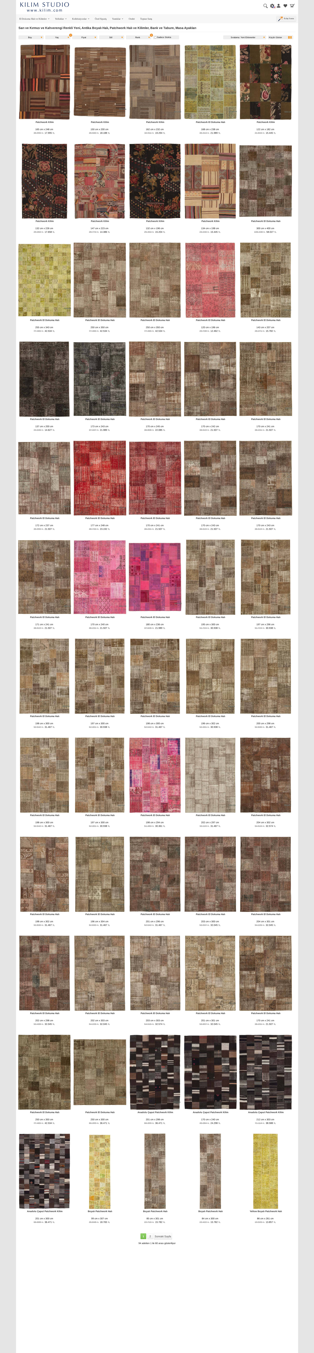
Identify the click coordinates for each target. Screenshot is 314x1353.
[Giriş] (278, 5)
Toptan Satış (146, 18)
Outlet (132, 18)
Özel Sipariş (101, 18)
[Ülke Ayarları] (271, 5)
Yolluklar (61, 19)
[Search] (264, 5)
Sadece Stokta (163, 37)
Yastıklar (118, 19)
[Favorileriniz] (285, 5)
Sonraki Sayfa (163, 1236)
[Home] (44, 7)
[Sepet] (292, 5)
